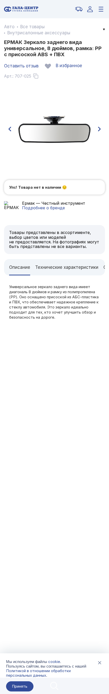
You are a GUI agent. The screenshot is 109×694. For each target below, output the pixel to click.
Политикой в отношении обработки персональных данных (38, 673)
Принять (19, 686)
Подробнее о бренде (43, 207)
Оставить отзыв (21, 65)
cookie (54, 661)
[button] (9, 129)
